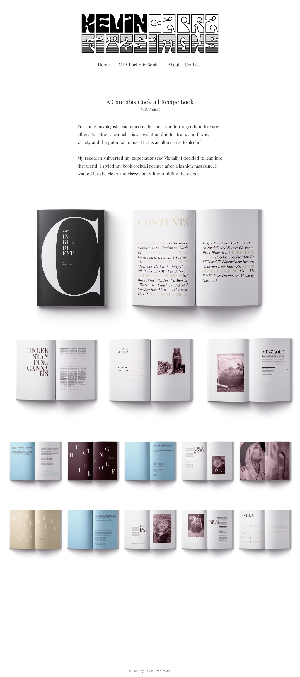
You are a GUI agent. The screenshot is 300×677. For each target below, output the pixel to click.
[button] (35, 531)
